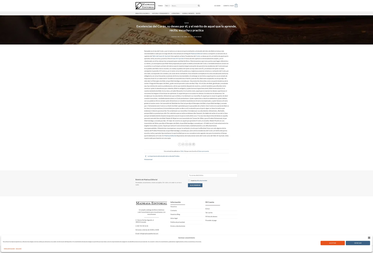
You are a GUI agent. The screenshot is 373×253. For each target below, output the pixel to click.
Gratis (198, 13)
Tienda (160, 6)
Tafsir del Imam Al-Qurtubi (161, 56)
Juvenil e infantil (188, 13)
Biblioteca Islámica (142, 13)
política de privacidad (201, 180)
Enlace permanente (203, 151)
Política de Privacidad (9, 248)
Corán (198, 56)
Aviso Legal (18, 248)
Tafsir (186, 23)
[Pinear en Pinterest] (190, 144)
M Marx (198, 37)
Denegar (358, 243)
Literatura (175, 13)
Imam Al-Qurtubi (178, 58)
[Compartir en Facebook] (179, 144)
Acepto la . (199, 180)
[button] (369, 238)
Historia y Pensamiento (160, 13)
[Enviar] (198, 5)
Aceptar (332, 243)
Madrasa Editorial (197, 53)
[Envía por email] (186, 144)
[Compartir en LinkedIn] (193, 144)
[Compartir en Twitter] (183, 144)
